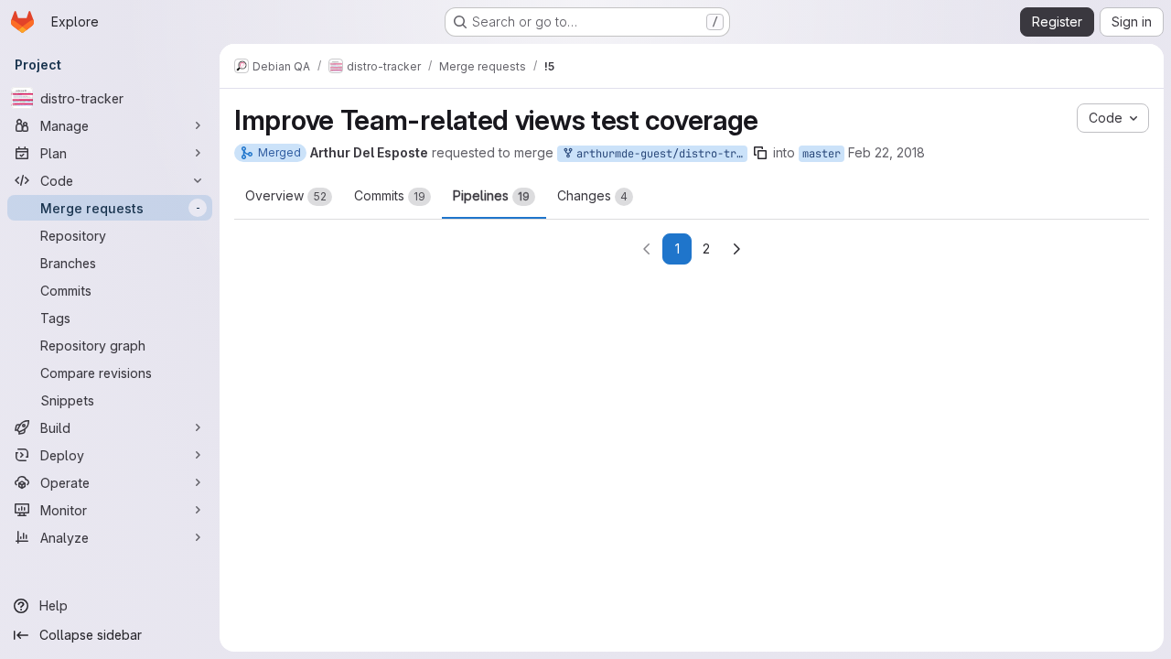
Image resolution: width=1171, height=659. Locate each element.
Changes (592, 195)
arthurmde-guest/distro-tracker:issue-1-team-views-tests (658, 153)
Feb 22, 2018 (886, 152)
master (821, 153)
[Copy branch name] (760, 153)
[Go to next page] (736, 249)
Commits (389, 195)
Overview (286, 195)
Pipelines (491, 195)
